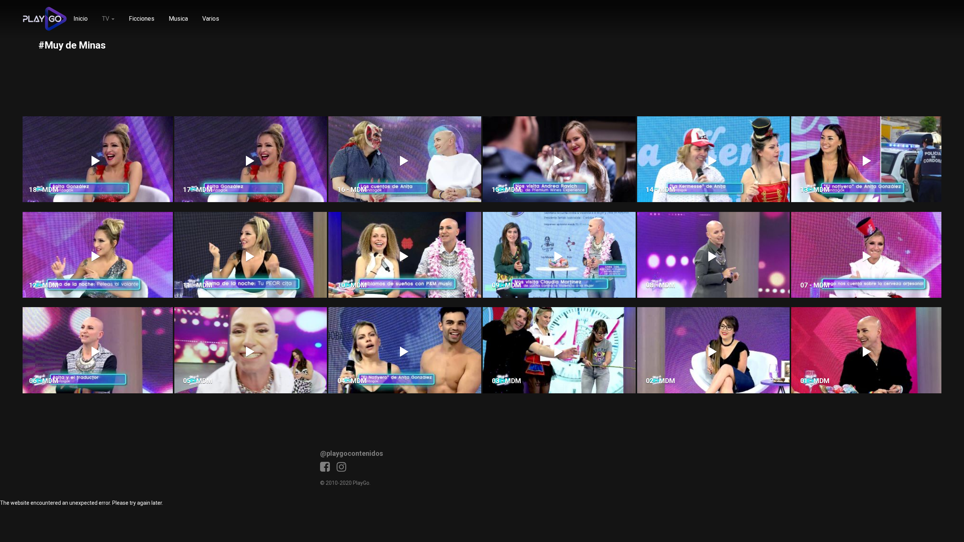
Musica (178, 18)
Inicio (80, 18)
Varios (210, 18)
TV (106, 18)
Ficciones (141, 18)
